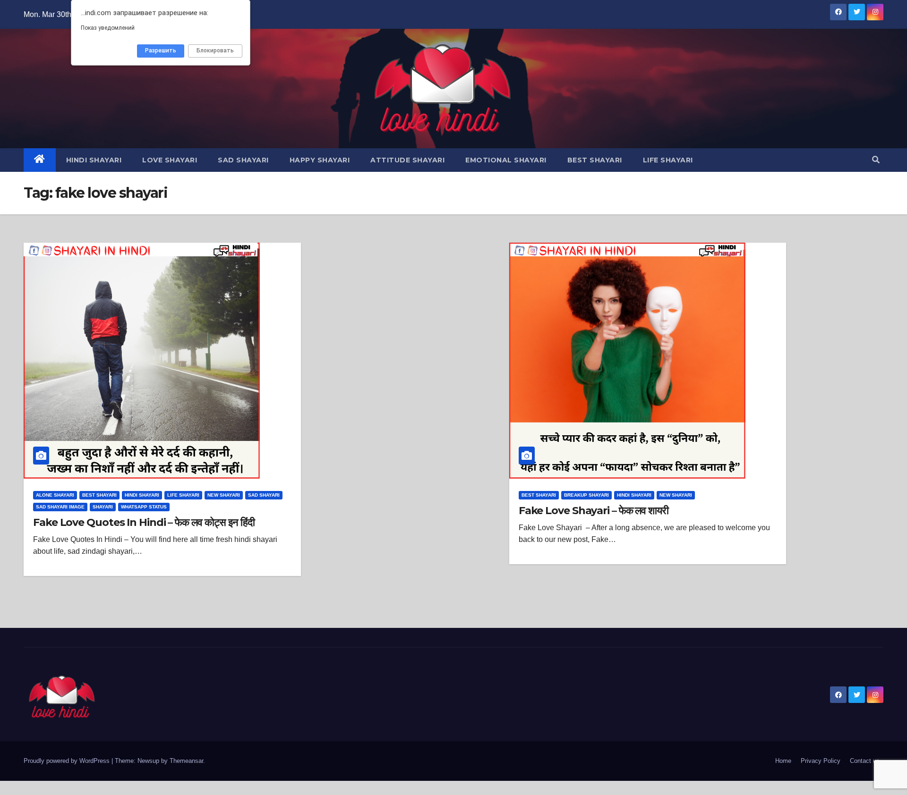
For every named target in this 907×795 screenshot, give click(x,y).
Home (783, 760)
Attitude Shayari (407, 160)
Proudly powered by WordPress (67, 760)
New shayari (223, 495)
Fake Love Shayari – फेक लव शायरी (593, 510)
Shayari (103, 506)
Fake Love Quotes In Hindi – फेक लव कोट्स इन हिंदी (144, 522)
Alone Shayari (55, 495)
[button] (876, 160)
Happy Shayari (320, 160)
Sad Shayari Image (60, 506)
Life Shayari (668, 160)
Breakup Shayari (586, 495)
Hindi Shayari (94, 160)
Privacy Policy (820, 760)
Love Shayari (169, 160)
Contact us (865, 760)
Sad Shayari (243, 160)
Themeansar (186, 760)
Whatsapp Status (144, 506)
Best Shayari (594, 160)
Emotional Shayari (506, 160)
